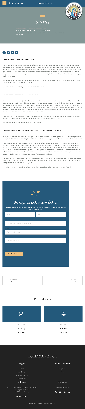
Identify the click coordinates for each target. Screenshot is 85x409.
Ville (7, 228)
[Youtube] (12, 3)
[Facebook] (4, 52)
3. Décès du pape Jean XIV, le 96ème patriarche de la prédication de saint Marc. (40, 33)
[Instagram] (15, 3)
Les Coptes (22, 372)
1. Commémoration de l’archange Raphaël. (31, 28)
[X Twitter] (8, 52)
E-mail (8, 219)
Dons (62, 372)
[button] (4, 3)
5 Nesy (21, 329)
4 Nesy (63, 329)
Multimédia (22, 378)
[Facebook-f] (9, 3)
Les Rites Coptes (22, 375)
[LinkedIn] (12, 52)
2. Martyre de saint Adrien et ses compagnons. (33, 30)
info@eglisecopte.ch (62, 387)
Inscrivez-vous (13, 253)
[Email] (16, 52)
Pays (7, 237)
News (22, 369)
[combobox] (35, 240)
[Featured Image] (21, 314)
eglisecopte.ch (33, 403)
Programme (62, 369)
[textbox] (35, 241)
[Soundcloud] (18, 3)
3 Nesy (42, 22)
